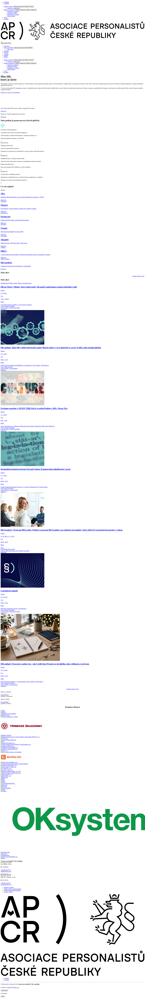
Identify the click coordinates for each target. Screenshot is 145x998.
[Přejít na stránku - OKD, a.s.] (4, 750)
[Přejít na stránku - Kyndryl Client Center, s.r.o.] (9, 765)
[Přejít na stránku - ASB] (3, 710)
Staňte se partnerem (9, 10)
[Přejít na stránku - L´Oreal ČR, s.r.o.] (6, 768)
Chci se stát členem (15, 92)
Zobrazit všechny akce (138, 276)
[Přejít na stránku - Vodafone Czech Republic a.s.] (9, 747)
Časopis (6, 52)
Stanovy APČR (8, 892)
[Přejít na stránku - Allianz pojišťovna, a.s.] (7, 746)
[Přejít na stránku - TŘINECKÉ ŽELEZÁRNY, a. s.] (22, 734)
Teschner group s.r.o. (13, 987)
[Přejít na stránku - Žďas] (3, 858)
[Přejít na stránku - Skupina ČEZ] (11, 760)
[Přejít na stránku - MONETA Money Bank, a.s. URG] (11, 771)
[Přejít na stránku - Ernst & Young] (5, 852)
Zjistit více (3, 111)
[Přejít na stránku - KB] (2, 741)
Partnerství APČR (12, 13)
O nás (5, 17)
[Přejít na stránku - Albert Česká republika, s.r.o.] (9, 762)
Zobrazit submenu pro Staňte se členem (23, 6)
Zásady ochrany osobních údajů (12, 889)
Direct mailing (11, 16)
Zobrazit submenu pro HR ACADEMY (23, 47)
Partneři (6, 55)
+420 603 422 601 (5, 870)
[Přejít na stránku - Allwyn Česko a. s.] (6, 774)
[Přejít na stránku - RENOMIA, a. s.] (6, 776)
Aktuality (6, 51)
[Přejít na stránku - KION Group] (5, 715)
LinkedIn (6, 2)
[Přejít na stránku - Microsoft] (4, 785)
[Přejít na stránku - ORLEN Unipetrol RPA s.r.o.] (9, 749)
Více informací (5, 694)
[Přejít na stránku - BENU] (3, 782)
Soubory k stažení (9, 887)
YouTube (6, 3)
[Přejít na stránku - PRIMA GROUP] (6, 735)
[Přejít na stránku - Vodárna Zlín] (5, 855)
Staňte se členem (8, 6)
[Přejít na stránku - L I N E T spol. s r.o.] (7, 770)
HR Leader (10, 49)
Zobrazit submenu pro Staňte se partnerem (25, 10)
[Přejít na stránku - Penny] (3, 789)
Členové (6, 54)
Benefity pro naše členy (13, 8)
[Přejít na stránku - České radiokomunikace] (8, 783)
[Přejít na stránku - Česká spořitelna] (6, 788)
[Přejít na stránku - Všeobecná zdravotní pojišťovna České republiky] (14, 764)
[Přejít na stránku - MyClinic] (4, 853)
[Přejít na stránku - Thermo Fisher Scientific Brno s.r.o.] (11, 773)
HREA (6, 57)
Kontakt (6, 19)
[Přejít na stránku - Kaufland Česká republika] (8, 713)
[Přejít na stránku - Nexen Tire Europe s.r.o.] (8, 743)
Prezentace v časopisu (13, 14)
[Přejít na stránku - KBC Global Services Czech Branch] (11, 752)
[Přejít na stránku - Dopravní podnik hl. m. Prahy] (9, 716)
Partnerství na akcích (12, 11)
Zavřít (2, 996)
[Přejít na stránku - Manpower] (4, 777)
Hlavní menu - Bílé (5, 43)
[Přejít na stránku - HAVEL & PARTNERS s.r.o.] (9, 857)
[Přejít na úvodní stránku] (72, 40)
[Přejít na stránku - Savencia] (4, 786)
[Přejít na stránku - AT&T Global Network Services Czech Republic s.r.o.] (16, 744)
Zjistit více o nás (5, 92)
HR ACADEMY (8, 47)
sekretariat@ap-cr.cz (6, 871)
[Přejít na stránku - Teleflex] (3, 791)
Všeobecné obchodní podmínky (12, 890)
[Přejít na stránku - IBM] (3, 779)
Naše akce (6, 46)
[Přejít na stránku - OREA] (3, 712)
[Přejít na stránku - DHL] (3, 780)
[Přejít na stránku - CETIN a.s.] (4, 738)
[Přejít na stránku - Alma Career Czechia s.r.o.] (8, 767)
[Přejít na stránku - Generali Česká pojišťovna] (8, 740)
